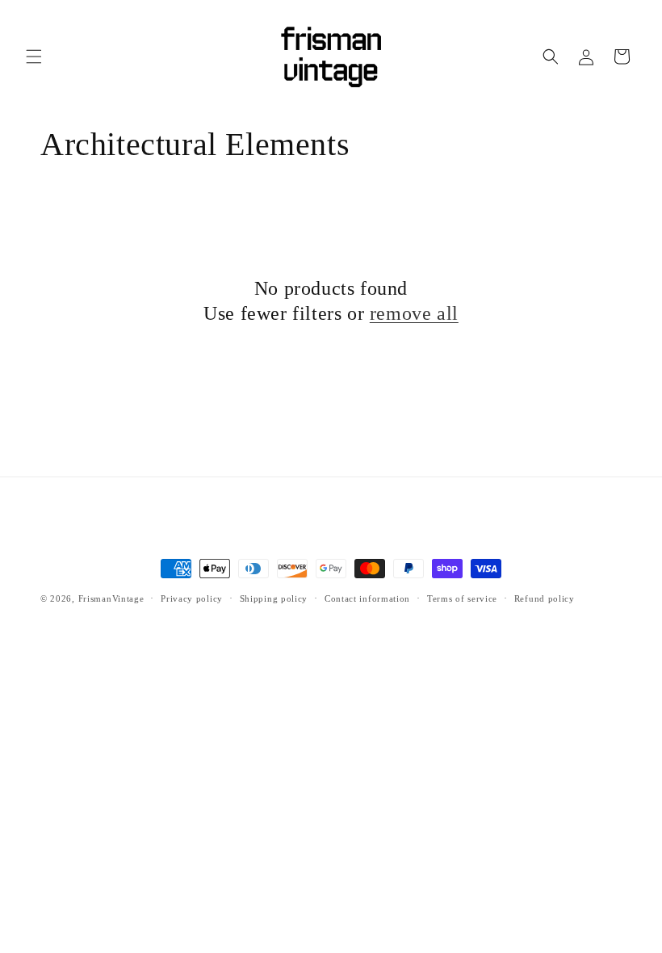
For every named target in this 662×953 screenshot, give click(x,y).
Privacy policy (192, 598)
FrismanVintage (111, 598)
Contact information (367, 598)
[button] (34, 56)
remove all (414, 313)
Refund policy (544, 598)
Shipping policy (274, 598)
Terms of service (462, 598)
